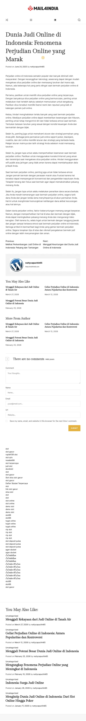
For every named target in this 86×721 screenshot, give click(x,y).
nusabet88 (10, 460)
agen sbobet (11, 550)
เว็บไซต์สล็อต (11, 555)
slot (7, 449)
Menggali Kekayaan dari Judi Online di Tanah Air (38, 619)
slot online (10, 501)
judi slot (9, 466)
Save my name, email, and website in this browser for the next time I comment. (43, 421)
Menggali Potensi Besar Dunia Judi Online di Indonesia (42, 651)
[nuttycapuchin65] (16, 264)
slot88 (8, 515)
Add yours (49, 359)
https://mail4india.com (32, 267)
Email (8, 399)
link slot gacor (12, 489)
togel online (11, 521)
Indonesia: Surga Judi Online (25, 683)
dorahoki (9, 469)
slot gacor (10, 452)
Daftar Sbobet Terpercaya (17, 483)
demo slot (10, 506)
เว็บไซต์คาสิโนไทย (13, 564)
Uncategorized (12, 616)
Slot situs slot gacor (14, 477)
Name (8, 388)
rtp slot (9, 529)
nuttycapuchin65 (37, 67)
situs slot (9, 492)
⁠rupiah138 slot (11, 454)
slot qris (9, 457)
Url (7, 410)
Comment (10, 368)
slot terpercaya (12, 463)
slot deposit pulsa (13, 541)
